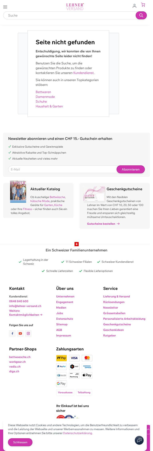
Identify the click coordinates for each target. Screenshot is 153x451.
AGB (59, 330)
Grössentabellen (114, 313)
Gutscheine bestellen (101, 224)
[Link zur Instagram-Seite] (28, 333)
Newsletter (110, 307)
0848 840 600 (18, 301)
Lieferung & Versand (116, 296)
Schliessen (20, 442)
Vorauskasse (65, 392)
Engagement (64, 302)
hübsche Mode (40, 201)
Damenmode (45, 97)
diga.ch (14, 371)
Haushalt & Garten (49, 106)
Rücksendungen (114, 302)
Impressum (63, 335)
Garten (48, 205)
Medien (61, 307)
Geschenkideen (113, 330)
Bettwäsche (57, 197)
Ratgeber (109, 335)
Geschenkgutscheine (117, 324)
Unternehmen (65, 296)
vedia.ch (15, 366)
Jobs (59, 313)
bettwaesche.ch (19, 357)
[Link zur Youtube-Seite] (21, 333)
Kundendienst (83, 73)
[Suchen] (141, 15)
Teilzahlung (84, 392)
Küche (58, 205)
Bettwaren (43, 92)
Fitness (27, 209)
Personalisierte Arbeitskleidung (124, 319)
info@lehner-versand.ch (25, 306)
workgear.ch (17, 362)
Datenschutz (64, 319)
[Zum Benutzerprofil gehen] (135, 5)
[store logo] (75, 6)
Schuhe (41, 101)
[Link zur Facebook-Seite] (13, 333)
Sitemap (62, 324)
